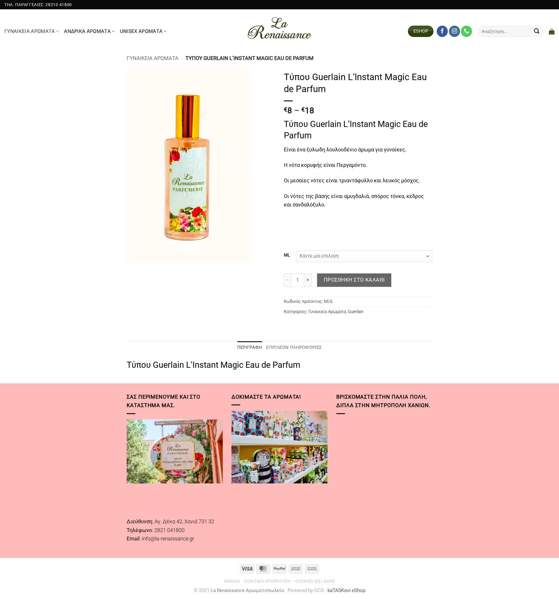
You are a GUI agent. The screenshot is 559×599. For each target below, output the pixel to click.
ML (287, 255)
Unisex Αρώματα (141, 31)
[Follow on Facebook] (442, 31)
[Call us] (466, 31)
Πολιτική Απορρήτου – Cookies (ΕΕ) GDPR (289, 581)
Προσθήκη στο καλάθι (354, 280)
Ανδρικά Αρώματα (87, 31)
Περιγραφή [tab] (249, 347)
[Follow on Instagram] (454, 31)
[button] (552, 31)
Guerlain (355, 311)
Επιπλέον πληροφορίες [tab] (294, 347)
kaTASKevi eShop (346, 590)
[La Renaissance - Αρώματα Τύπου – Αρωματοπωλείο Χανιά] (280, 28)
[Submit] (536, 31)
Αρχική (232, 581)
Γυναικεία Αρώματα (29, 31)
